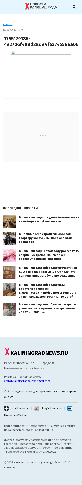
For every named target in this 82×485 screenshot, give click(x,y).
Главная (7, 24)
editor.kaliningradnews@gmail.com (27, 381)
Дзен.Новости (19, 408)
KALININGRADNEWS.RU (39, 353)
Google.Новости (51, 408)
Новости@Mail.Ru (15, 415)
